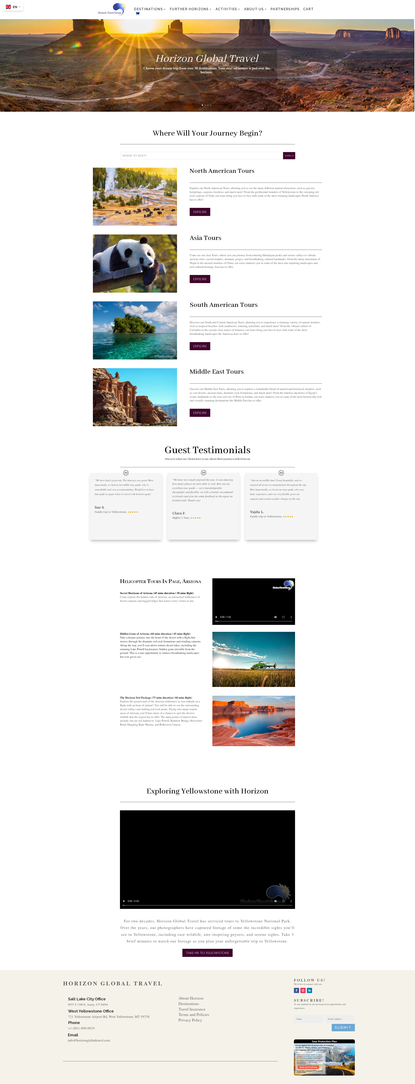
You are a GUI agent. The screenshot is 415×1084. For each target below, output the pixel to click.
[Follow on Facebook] (296, 990)
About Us (254, 9)
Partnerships (285, 9)
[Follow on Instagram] (303, 990)
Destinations (148, 9)
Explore (200, 212)
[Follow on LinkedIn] (309, 990)
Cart (308, 9)
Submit (343, 1028)
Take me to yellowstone (207, 953)
